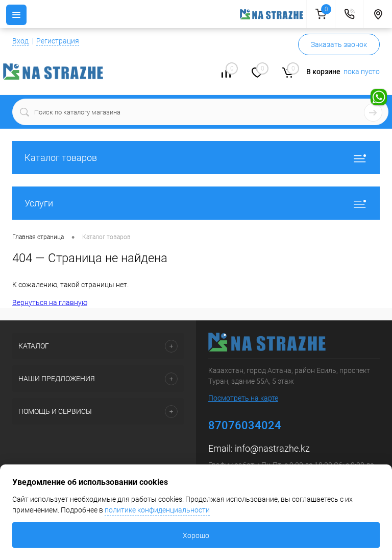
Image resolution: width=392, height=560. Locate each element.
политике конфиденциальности (157, 510)
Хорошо (196, 535)
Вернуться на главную (49, 302)
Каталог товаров (60, 157)
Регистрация (57, 41)
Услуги (38, 203)
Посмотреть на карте (243, 398)
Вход (20, 41)
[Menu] (16, 15)
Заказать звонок (339, 44)
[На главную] (273, 14)
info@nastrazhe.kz (272, 448)
